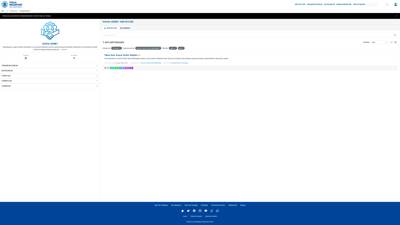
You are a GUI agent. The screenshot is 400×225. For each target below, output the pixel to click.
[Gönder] (387, 4)
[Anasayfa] (7, 11)
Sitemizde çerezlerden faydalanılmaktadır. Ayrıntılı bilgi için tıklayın (26, 16)
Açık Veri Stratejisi (161, 205)
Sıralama (366, 42)
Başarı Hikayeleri (344, 4)
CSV (112, 68)
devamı (64, 50)
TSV (116, 68)
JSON (121, 68)
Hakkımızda (232, 205)
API (131, 68)
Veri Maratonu (176, 205)
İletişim (243, 205)
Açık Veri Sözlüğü (191, 205)
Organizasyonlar (314, 4)
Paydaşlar (204, 205)
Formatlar (7, 81)
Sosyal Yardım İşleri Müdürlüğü (151, 63)
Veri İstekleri (359, 4)
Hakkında (126, 28)
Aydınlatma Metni (211, 216)
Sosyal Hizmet (25, 11)
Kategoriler (329, 4)
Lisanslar (6, 86)
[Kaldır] (120, 48)
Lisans (185, 216)
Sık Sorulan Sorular (218, 205)
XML (127, 68)
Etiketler (6, 76)
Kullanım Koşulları (196, 216)
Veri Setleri (300, 4)
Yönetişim (184, 63)
